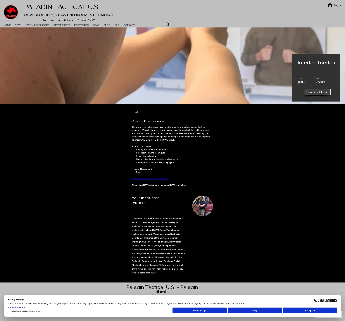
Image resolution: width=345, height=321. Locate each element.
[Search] (167, 24)
